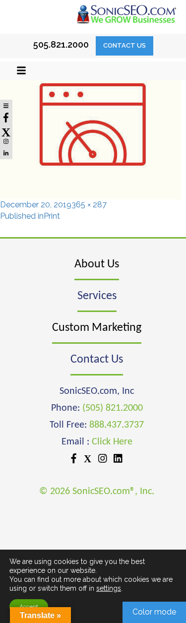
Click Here (112, 442)
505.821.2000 (61, 44)
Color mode (154, 612)
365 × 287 (89, 204)
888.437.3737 (116, 425)
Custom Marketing (96, 328)
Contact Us (124, 45)
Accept (28, 606)
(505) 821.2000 (112, 408)
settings (108, 588)
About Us (96, 264)
